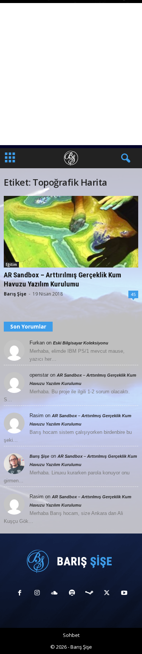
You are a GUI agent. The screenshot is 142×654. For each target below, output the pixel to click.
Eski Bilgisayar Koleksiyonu (80, 343)
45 (133, 294)
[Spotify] (72, 593)
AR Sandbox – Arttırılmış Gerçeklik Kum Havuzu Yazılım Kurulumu (62, 279)
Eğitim (11, 264)
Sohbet (71, 635)
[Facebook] (19, 593)
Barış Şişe (15, 294)
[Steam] (89, 593)
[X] (106, 593)
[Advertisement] (71, 74)
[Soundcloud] (54, 593)
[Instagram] (37, 593)
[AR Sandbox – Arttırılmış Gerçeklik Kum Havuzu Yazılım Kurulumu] (71, 232)
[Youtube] (123, 593)
